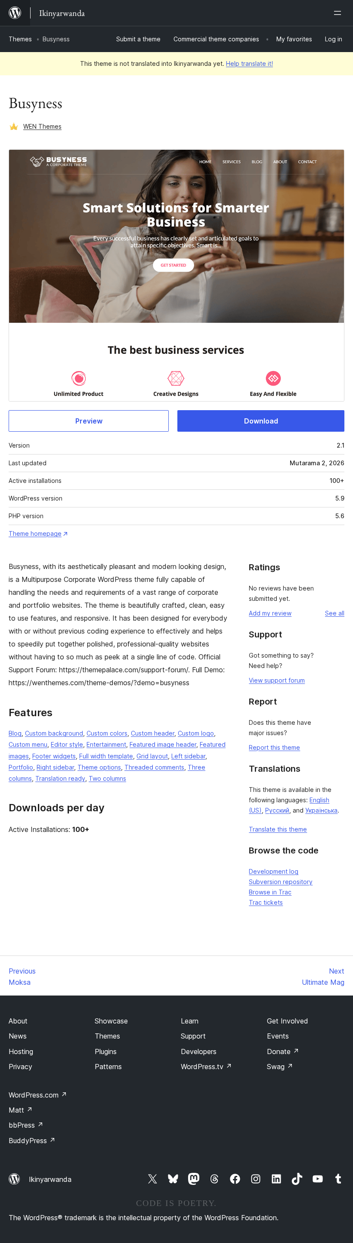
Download (261, 421)
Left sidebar (188, 756)
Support (193, 1036)
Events (278, 1036)
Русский (277, 810)
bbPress (26, 1125)
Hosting (21, 1051)
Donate (283, 1051)
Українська (321, 810)
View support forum (277, 680)
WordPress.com (38, 1095)
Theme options (99, 767)
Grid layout (152, 756)
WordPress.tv (206, 1066)
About (18, 1021)
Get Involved (287, 1021)
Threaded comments (154, 767)
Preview (88, 421)
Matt (21, 1110)
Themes (20, 39)
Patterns (108, 1066)
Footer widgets (54, 756)
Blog (15, 733)
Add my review (270, 613)
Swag (280, 1066)
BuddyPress (32, 1140)
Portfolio (21, 767)
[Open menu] (339, 13)
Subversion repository (281, 881)
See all (334, 613)
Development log (273, 871)
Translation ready (60, 778)
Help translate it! (249, 63)
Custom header (152, 733)
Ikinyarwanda (50, 1179)
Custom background (54, 733)
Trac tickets (266, 902)
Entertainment (106, 744)
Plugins (106, 1051)
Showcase (111, 1021)
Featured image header (163, 744)
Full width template (106, 756)
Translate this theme (278, 829)
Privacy (20, 1066)
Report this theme (274, 747)
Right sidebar (55, 767)
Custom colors (107, 733)
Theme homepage (35, 533)
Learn (189, 1021)
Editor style (67, 744)
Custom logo (196, 733)
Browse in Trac (270, 892)
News (18, 1036)
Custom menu (28, 744)
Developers (199, 1051)
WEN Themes (42, 126)
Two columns (107, 778)
